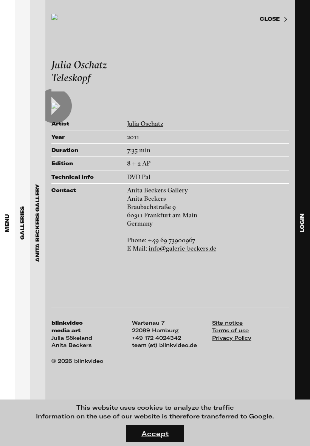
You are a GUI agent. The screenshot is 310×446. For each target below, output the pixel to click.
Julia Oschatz (145, 123)
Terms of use (230, 330)
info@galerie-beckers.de (182, 248)
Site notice (227, 322)
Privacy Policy (231, 337)
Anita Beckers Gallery (157, 190)
